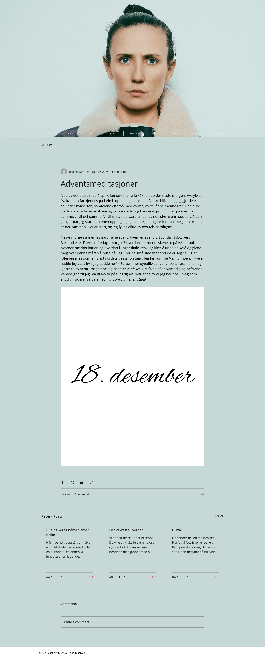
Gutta (176, 530)
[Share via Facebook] (62, 482)
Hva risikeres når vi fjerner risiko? (67, 532)
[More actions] (202, 171)
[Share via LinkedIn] (81, 482)
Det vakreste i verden (126, 530)
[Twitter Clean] (181, 653)
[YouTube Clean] (217, 653)
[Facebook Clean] (171, 653)
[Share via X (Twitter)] (72, 482)
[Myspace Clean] (208, 653)
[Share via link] (91, 482)
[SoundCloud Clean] (199, 653)
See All (219, 516)
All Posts (46, 145)
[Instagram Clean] (190, 653)
